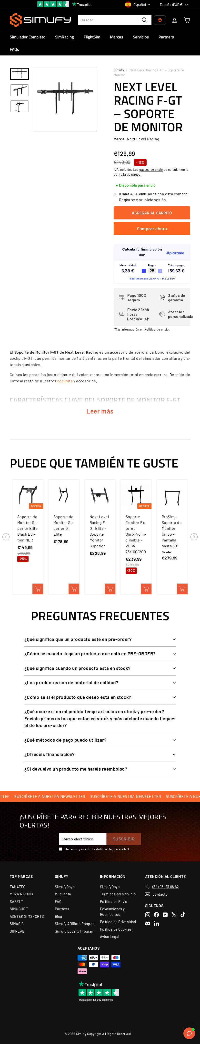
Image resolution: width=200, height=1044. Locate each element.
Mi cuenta (63, 894)
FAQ (58, 901)
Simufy (119, 70)
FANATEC (18, 886)
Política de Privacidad (118, 921)
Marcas (116, 37)
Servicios (141, 37)
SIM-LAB (17, 931)
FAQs (14, 49)
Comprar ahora (152, 228)
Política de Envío (113, 901)
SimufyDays (64, 886)
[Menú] (192, 1024)
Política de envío (156, 329)
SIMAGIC (17, 923)
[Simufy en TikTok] (182, 914)
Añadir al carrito (37, 589)
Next (194, 537)
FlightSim (92, 37)
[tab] (135, 185)
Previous (6, 537)
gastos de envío (151, 169)
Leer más (100, 411)
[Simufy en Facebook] (156, 914)
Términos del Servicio (118, 894)
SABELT (16, 901)
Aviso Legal (109, 936)
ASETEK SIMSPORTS (27, 916)
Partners (166, 37)
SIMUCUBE (19, 909)
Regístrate (128, 199)
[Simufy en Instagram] (147, 914)
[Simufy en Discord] (147, 923)
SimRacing (64, 37)
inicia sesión (155, 199)
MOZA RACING (21, 894)
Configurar (182, 589)
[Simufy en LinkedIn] (156, 923)
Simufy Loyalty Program (74, 931)
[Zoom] (65, 100)
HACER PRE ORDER (110, 589)
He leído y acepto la (97, 849)
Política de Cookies (116, 929)
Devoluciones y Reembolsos (112, 912)
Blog (58, 916)
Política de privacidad (112, 849)
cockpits (65, 380)
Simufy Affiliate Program (75, 923)
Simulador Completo (27, 37)
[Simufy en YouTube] (165, 914)
